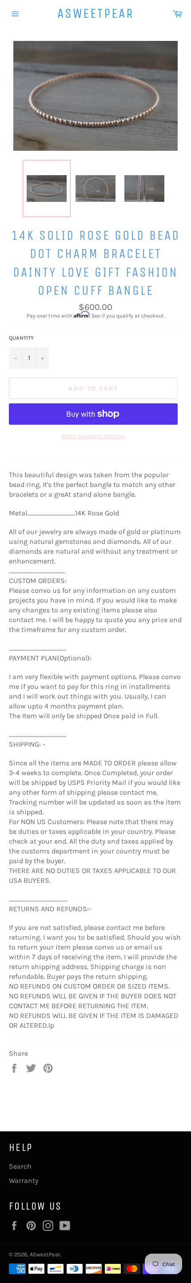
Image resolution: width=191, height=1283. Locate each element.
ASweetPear (95, 13)
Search (20, 1166)
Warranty (23, 1180)
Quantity (21, 338)
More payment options (93, 436)
